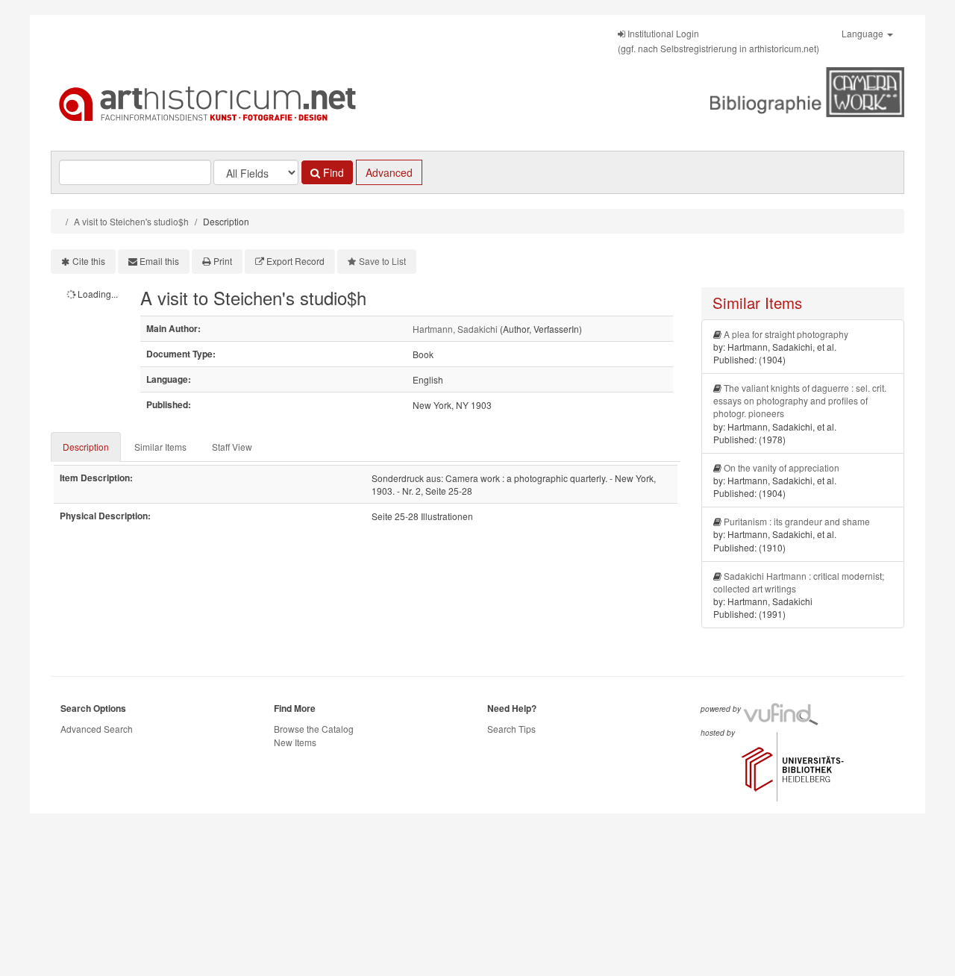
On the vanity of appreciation (781, 467)
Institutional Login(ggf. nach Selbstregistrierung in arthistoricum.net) (718, 40)
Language (864, 33)
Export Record (295, 260)
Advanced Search (96, 728)
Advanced (389, 172)
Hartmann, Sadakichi (455, 328)
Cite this (88, 260)
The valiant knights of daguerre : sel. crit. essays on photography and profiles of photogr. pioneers (799, 400)
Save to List (382, 260)
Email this (159, 260)
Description (86, 446)
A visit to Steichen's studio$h (131, 221)
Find (332, 172)
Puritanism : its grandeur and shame (797, 521)
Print (222, 260)
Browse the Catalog (314, 728)
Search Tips (511, 728)
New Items (295, 742)
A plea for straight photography (786, 334)
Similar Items (160, 446)
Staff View (232, 446)
